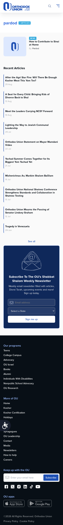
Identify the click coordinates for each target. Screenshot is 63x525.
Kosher (7, 408)
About (7, 426)
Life (5, 422)
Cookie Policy (27, 521)
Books (7, 369)
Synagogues (10, 431)
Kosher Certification (14, 412)
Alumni (7, 374)
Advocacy (9, 360)
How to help (10, 455)
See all (31, 241)
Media (7, 445)
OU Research (11, 388)
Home (7, 403)
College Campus (13, 355)
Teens (7, 350)
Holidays (8, 417)
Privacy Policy (11, 521)
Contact (8, 441)
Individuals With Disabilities (18, 378)
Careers (8, 459)
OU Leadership (12, 436)
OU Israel (9, 364)
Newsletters (10, 450)
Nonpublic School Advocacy (19, 383)
